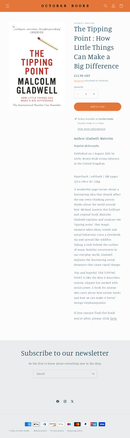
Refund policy (40, 431)
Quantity (78, 87)
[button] (7, 6)
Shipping (78, 80)
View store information (91, 128)
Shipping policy (74, 431)
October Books (23, 431)
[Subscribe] (93, 374)
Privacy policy (57, 431)
